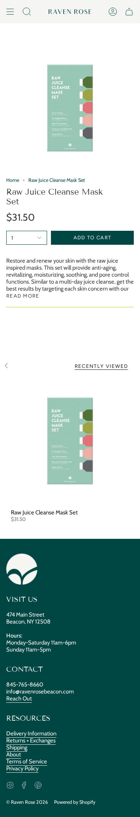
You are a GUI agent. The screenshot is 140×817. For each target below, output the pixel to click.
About (13, 754)
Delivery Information (31, 733)
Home (12, 180)
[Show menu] (10, 11)
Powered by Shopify (74, 802)
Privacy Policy (22, 768)
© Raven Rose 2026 (27, 802)
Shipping (16, 747)
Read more (23, 296)
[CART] (129, 11)
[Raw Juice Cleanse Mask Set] (70, 441)
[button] (27, 11)
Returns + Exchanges (31, 740)
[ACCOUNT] (112, 11)
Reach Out (19, 698)
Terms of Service (26, 761)
